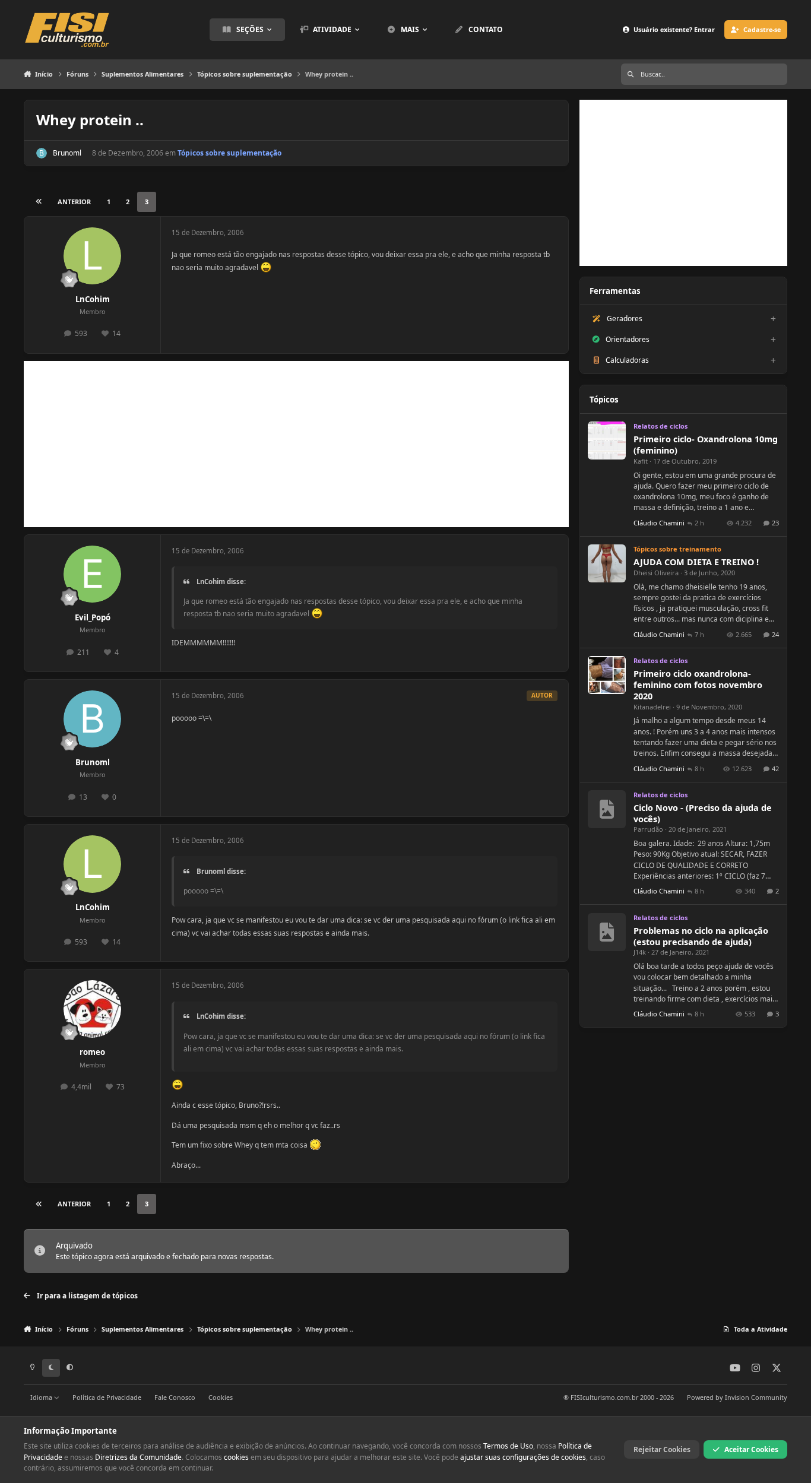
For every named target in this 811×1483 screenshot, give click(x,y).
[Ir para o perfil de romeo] (92, 1009)
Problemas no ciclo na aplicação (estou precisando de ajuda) (700, 936)
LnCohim (92, 299)
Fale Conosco (174, 1397)
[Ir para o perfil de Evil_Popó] (92, 574)
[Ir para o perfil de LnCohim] (92, 256)
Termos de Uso (508, 1446)
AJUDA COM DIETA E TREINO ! (696, 562)
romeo (92, 1052)
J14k (639, 952)
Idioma (42, 1397)
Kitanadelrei (652, 706)
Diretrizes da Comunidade (138, 1457)
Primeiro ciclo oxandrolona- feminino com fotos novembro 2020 (697, 685)
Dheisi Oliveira (656, 572)
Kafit (640, 461)
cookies (236, 1457)
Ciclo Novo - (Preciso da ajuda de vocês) (702, 813)
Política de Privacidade (106, 1397)
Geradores (624, 318)
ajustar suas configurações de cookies (523, 1457)
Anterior (74, 201)
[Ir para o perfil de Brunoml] (41, 153)
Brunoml (67, 153)
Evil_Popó (92, 617)
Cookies (220, 1397)
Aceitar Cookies (751, 1449)
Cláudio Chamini (659, 522)
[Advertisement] (296, 444)
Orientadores (628, 339)
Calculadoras (627, 360)
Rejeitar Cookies (661, 1449)
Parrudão (648, 829)
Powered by (737, 1397)
